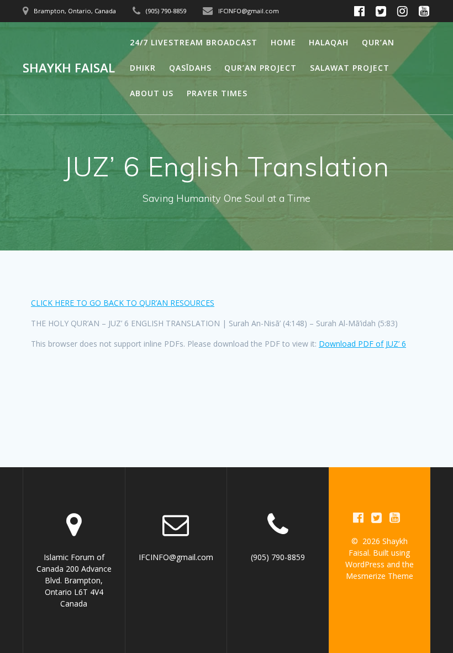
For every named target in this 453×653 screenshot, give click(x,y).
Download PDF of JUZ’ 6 (362, 343)
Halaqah (329, 42)
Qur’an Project (260, 67)
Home (283, 42)
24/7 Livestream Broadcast (193, 42)
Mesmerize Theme (379, 576)
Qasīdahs (190, 67)
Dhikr (143, 67)
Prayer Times (217, 93)
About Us (151, 93)
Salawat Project (349, 67)
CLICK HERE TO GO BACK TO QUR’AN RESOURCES (122, 302)
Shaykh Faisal (69, 68)
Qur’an (378, 42)
